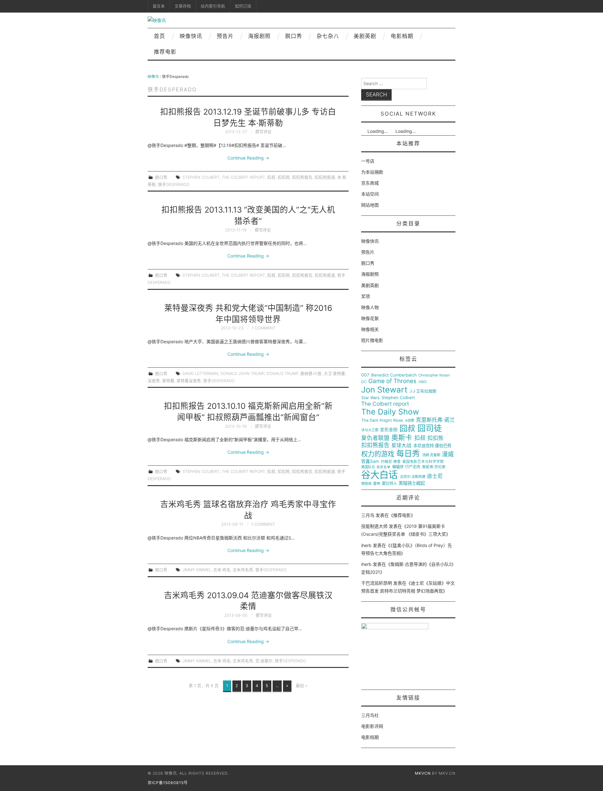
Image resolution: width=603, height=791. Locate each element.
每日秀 (408, 453)
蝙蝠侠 (398, 467)
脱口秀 (293, 36)
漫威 (448, 454)
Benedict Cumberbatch (394, 375)
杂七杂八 (328, 36)
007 (365, 374)
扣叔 (271, 177)
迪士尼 (435, 476)
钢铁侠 (366, 484)
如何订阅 (243, 6)
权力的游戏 (377, 454)
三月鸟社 (370, 715)
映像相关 (370, 329)
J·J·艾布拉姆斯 (423, 391)
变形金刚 (389, 429)
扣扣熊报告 (302, 177)
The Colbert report (243, 177)
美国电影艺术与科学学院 (423, 462)
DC (364, 382)
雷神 (376, 484)
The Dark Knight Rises (382, 420)
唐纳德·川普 (311, 373)
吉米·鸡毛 (222, 569)
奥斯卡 (401, 438)
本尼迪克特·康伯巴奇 (432, 445)
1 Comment (263, 328)
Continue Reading (248, 157)
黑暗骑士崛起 (412, 483)
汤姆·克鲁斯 (431, 455)
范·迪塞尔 (264, 660)
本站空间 (370, 194)
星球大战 (401, 445)
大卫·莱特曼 (334, 373)
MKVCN (423, 773)
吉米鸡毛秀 (243, 569)
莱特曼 (168, 380)
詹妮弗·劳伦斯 (434, 467)
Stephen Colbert (201, 177)
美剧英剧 (365, 36)
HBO (423, 382)
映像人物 (370, 307)
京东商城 (370, 183)
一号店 (367, 161)
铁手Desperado (173, 184)
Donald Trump (282, 373)
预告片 (225, 36)
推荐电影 (165, 52)
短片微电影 (372, 340)
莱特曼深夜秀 (189, 380)
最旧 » (301, 685)
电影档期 (402, 36)
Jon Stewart (384, 389)
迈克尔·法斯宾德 (412, 477)
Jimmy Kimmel (196, 569)
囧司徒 (429, 428)
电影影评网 (372, 726)
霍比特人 (389, 483)
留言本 (159, 6)
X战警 (409, 421)
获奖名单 (383, 467)
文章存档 (183, 6)
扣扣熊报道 (325, 177)
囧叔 (407, 428)
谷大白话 (379, 474)
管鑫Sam (370, 461)
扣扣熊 (284, 177)
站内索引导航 (213, 6)
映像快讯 (191, 36)
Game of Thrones (392, 381)
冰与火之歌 (369, 430)
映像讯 (153, 76)
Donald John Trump (242, 373)
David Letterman (200, 373)
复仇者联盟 (375, 438)
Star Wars (370, 398)
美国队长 (368, 467)
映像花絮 (370, 318)
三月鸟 (367, 515)
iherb (366, 545)
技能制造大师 (374, 526)
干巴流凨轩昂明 (376, 583)
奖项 (365, 296)
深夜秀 (154, 380)
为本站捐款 (372, 172)
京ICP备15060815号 (168, 782)
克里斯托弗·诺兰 (435, 420)
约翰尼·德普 (391, 462)
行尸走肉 (412, 467)
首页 (159, 36)
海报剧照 (259, 36)
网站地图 (370, 205)
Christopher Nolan (434, 375)
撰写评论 (263, 131)
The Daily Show (390, 411)
